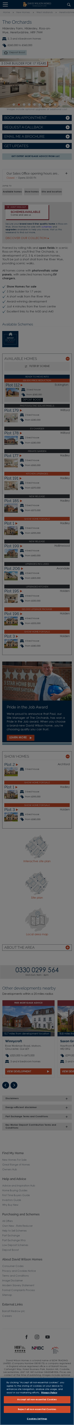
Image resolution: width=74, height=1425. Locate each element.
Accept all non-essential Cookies (37, 1400)
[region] (37, 1401)
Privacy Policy (49, 1393)
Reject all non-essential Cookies (37, 1409)
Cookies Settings (37, 1419)
